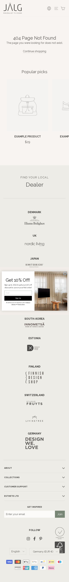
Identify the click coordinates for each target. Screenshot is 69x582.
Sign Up (18, 298)
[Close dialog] (64, 273)
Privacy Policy (21, 304)
